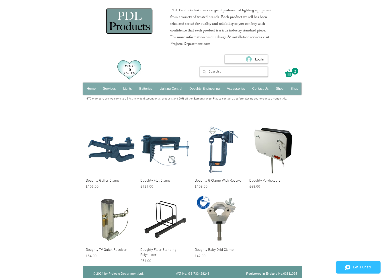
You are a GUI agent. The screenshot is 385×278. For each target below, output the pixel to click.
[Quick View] (111, 149)
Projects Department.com (190, 44)
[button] (291, 72)
